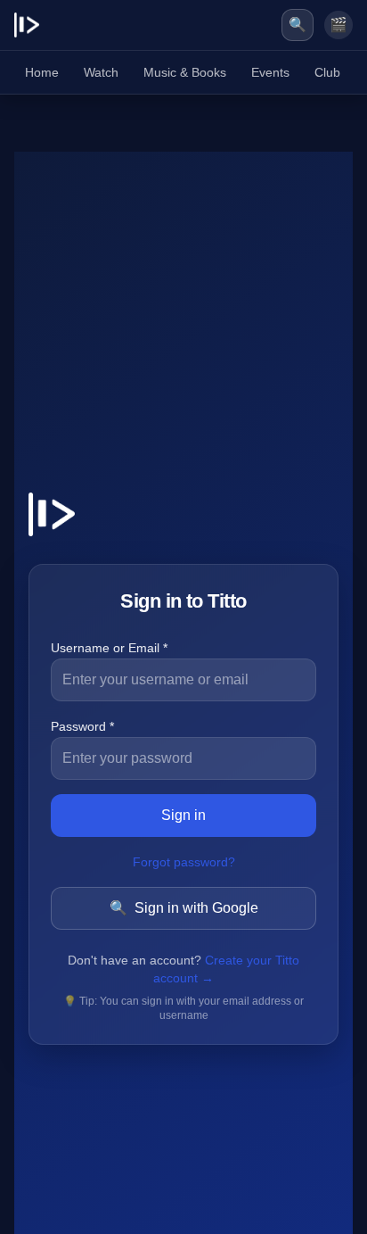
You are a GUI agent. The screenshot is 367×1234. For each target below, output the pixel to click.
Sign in (183, 815)
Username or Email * (109, 648)
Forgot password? (184, 862)
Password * (82, 726)
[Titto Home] (26, 24)
